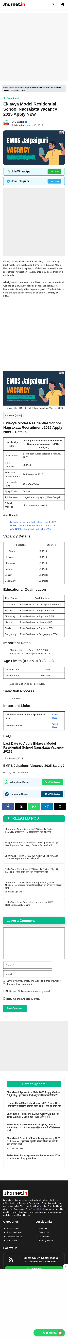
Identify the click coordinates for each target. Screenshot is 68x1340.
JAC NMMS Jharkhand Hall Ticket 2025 (30, 529)
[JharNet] (14, 4)
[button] (52, 4)
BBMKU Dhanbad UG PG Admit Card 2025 (32, 525)
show (18, 415)
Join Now (54, 171)
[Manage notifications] (60, 1332)
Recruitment (15, 87)
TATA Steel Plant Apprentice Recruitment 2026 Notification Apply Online (29, 903)
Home (5, 87)
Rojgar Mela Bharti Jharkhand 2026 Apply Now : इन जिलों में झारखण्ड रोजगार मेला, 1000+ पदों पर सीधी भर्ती (31, 844)
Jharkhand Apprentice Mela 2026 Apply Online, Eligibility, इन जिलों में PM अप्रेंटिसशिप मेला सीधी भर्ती (29, 830)
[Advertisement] (34, 47)
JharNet (19, 122)
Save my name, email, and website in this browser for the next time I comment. (34, 982)
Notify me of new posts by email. (23, 998)
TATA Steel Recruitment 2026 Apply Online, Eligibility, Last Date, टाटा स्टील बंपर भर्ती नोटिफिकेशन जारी (32, 870)
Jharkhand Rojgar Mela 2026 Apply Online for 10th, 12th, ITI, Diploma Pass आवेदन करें (32, 857)
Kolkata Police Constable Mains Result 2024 (33, 522)
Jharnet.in (35, 1209)
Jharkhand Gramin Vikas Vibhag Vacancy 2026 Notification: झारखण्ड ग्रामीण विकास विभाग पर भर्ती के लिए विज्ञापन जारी (33, 885)
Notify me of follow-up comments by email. (28, 991)
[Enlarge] (60, 375)
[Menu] (62, 4)
